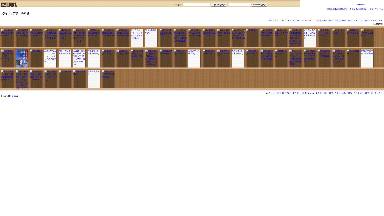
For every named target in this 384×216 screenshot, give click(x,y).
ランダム (379, 9)
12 (298, 20)
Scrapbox (361, 5)
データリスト (376, 20)
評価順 (337, 20)
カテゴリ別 (358, 20)
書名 (331, 20)
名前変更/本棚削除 (358, 9)
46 (306, 20)
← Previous (271, 20)
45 (303, 20)
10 (293, 20)
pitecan (15, 96)
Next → (311, 20)
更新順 (319, 20)
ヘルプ (370, 9)
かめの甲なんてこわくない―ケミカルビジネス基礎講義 (50, 56)
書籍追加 (331, 9)
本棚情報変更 (342, 9)
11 (295, 20)
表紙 (325, 20)
